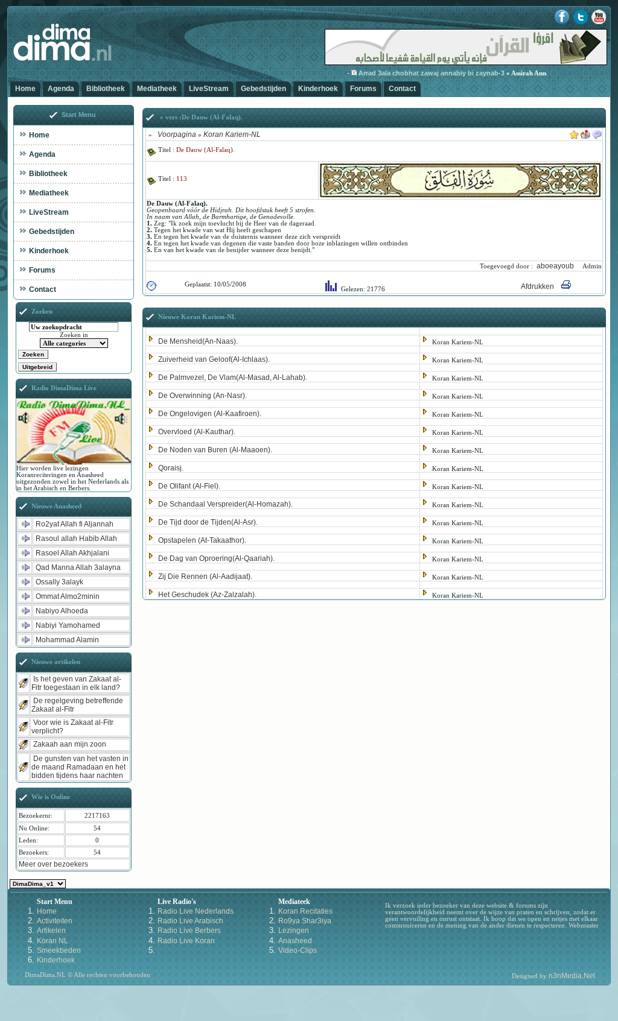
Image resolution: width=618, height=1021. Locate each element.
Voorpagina (177, 134)
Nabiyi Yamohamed (68, 625)
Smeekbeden (59, 950)
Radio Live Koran (186, 941)
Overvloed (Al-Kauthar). (196, 432)
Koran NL (52, 941)
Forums (363, 88)
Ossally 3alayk (59, 582)
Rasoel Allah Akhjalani (72, 553)
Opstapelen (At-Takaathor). (202, 540)
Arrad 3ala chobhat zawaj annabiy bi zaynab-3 (421, 73)
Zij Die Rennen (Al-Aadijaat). (205, 576)
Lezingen (293, 930)
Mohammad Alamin (67, 640)
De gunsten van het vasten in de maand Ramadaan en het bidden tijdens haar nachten (80, 767)
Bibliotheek (105, 88)
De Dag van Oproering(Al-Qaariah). (216, 558)
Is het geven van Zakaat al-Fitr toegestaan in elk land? (76, 683)
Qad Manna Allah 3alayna (78, 567)
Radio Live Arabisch (190, 921)
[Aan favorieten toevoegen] (574, 132)
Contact (402, 88)
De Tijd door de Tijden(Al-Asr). (208, 522)
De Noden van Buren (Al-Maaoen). (215, 450)
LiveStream (209, 88)
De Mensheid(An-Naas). (198, 341)
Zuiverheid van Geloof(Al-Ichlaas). (214, 359)
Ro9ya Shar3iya (304, 921)
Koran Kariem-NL (232, 134)
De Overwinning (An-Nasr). (202, 395)
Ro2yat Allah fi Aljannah (74, 524)
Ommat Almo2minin (68, 596)
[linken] (597, 132)
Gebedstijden (263, 88)
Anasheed (295, 941)
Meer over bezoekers (53, 864)
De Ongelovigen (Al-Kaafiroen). (209, 413)
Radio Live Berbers (189, 930)
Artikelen (51, 930)
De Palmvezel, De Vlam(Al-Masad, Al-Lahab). (232, 377)
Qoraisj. (170, 468)
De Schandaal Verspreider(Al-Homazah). (225, 504)
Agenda (61, 88)
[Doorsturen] (585, 132)
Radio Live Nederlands (196, 911)
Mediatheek (157, 88)
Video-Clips (297, 950)
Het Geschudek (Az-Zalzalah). (207, 594)
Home (25, 88)
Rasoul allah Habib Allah (76, 538)
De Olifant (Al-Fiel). (189, 486)
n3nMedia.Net (572, 976)
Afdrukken (537, 286)
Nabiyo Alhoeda (62, 611)
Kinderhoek (318, 88)
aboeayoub (556, 266)
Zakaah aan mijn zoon (69, 744)
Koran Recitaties (305, 911)
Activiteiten (54, 921)
